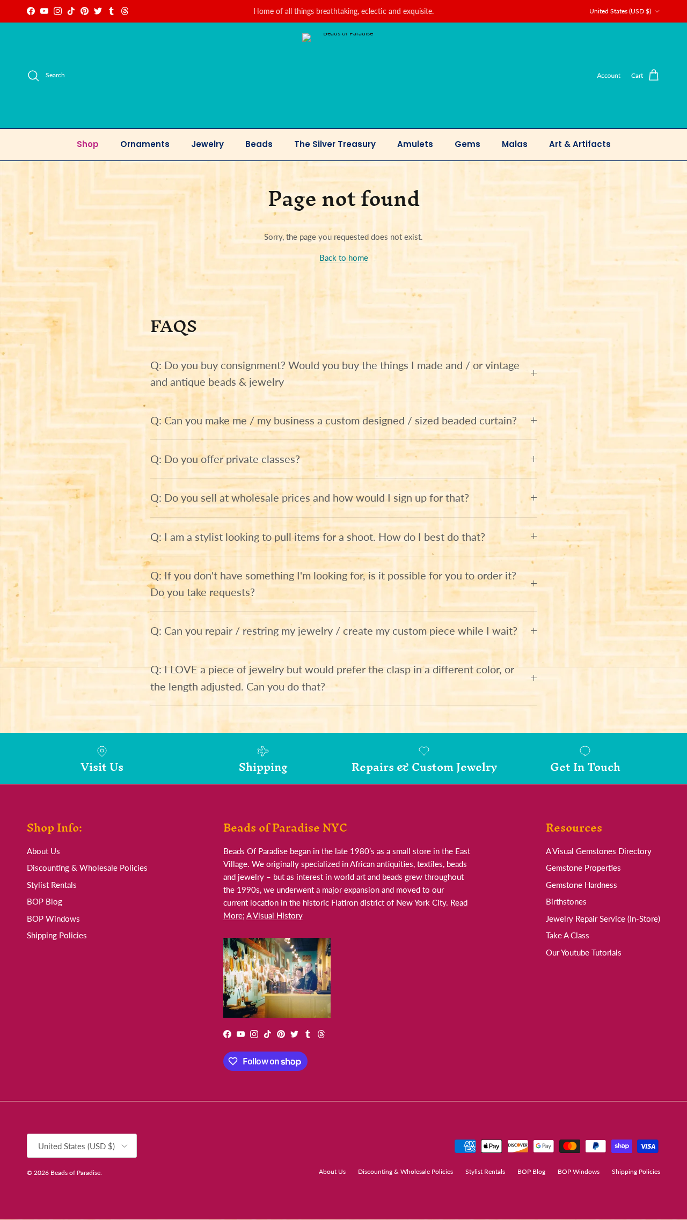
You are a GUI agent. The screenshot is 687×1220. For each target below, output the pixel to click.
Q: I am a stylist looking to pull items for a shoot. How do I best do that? (317, 537)
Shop (88, 144)
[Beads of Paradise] (343, 75)
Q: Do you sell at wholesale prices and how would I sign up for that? (309, 497)
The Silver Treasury (335, 144)
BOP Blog (44, 901)
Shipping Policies (57, 935)
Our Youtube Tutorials (584, 952)
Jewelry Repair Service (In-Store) (603, 918)
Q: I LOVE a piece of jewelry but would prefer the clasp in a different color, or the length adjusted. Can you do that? (332, 677)
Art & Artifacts (580, 144)
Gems (467, 144)
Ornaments (145, 144)
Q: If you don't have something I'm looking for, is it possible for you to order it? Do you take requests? (333, 583)
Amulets (415, 144)
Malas (515, 144)
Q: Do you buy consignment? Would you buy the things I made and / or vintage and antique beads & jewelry (335, 373)
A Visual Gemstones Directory (599, 851)
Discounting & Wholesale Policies (87, 867)
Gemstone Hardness (581, 885)
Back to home (343, 257)
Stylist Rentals (52, 885)
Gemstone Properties (583, 867)
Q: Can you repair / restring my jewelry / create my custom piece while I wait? (333, 630)
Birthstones (566, 901)
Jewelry (207, 144)
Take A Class (567, 935)
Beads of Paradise (75, 1172)
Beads (259, 144)
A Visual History (274, 915)
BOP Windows (53, 918)
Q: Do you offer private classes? (225, 459)
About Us (43, 851)
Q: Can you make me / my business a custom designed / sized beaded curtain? (333, 420)
